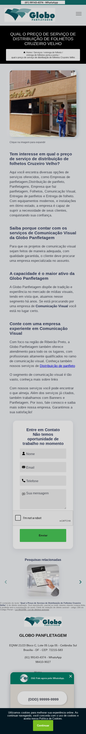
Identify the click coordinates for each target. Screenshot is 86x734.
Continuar (43, 725)
